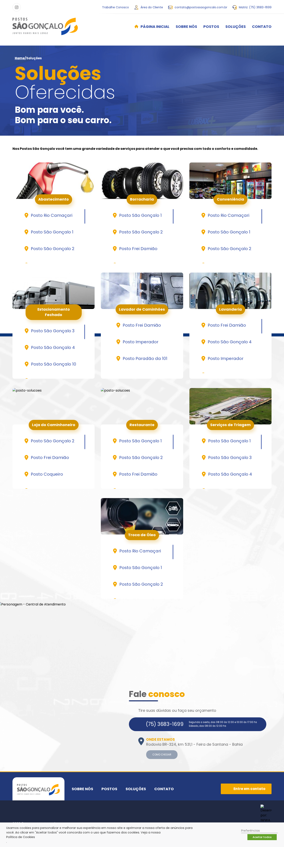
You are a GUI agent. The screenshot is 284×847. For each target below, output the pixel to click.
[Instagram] (16, 7)
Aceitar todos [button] (262, 837)
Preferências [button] (250, 830)
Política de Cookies (20, 837)
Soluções (235, 26)
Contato (262, 26)
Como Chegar (161, 754)
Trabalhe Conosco (115, 7)
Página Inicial (155, 26)
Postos (211, 26)
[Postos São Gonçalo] (45, 26)
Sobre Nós (186, 26)
